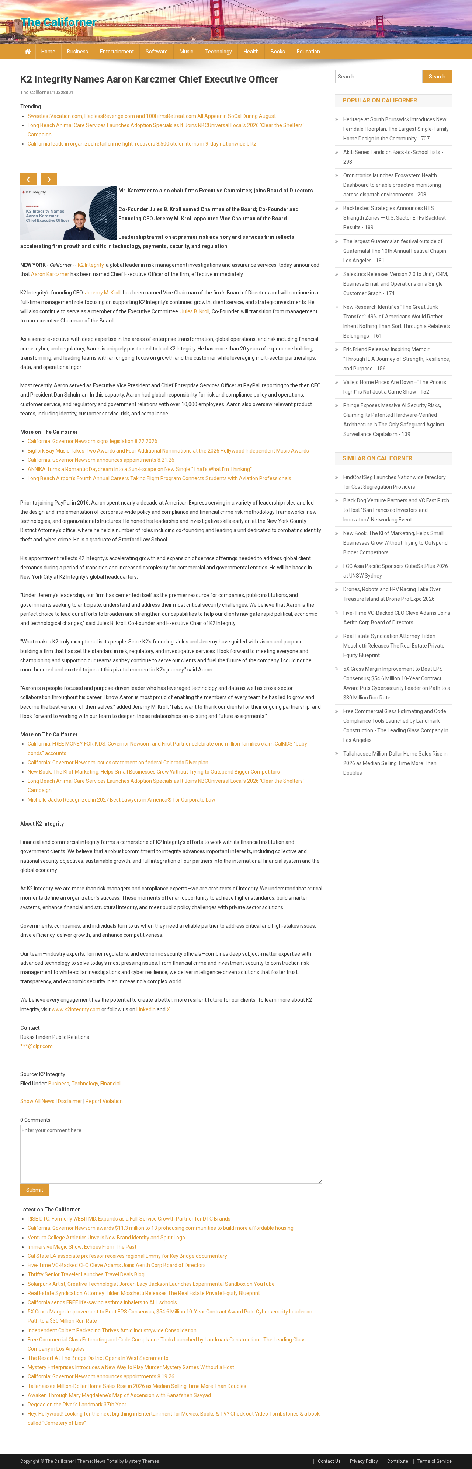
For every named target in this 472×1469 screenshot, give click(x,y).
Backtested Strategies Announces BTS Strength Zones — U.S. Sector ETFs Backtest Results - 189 (394, 217)
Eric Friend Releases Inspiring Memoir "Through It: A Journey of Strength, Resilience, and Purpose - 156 (396, 358)
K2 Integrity (91, 265)
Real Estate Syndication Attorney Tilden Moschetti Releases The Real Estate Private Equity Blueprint (144, 1293)
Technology (218, 52)
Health (251, 52)
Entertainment (117, 52)
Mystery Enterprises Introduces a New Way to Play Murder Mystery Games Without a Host (131, 1367)
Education (308, 52)
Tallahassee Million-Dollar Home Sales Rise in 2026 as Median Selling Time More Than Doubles (137, 1386)
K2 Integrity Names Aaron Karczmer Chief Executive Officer (149, 79)
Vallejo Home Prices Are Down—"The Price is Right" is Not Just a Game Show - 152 (394, 387)
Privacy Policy (364, 1461)
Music (186, 52)
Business (77, 52)
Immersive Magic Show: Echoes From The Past (82, 1247)
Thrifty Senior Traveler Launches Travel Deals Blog (86, 1274)
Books (278, 52)
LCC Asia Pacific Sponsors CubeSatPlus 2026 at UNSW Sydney (395, 571)
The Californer (58, 22)
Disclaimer (70, 1101)
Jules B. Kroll (194, 311)
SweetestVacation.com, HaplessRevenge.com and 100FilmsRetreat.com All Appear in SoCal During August (152, 116)
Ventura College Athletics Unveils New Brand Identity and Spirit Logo (106, 1238)
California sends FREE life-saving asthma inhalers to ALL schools (102, 1302)
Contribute (397, 1461)
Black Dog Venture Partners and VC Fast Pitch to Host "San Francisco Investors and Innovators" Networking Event (396, 510)
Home (48, 52)
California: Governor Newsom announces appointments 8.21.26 (101, 460)
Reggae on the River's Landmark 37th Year (77, 1404)
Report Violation (104, 1101)
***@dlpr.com (36, 1046)
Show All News (37, 1101)
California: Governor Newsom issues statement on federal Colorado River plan (118, 762)
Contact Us (329, 1461)
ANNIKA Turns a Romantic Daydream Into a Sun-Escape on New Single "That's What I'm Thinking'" (140, 469)
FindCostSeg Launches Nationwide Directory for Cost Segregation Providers (394, 482)
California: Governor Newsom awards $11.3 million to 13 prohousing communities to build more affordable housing (161, 1228)
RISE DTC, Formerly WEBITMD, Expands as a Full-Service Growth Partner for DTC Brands (129, 1219)
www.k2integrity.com (76, 1009)
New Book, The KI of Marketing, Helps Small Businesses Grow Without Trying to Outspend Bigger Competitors (154, 772)
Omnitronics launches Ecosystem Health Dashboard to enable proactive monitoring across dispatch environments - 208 (392, 185)
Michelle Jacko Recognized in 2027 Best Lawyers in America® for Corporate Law (121, 800)
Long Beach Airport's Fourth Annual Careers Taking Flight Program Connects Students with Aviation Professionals (159, 478)
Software (157, 52)
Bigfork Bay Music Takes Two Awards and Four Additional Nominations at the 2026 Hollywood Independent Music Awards (168, 451)
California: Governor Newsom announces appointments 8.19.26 (101, 1376)
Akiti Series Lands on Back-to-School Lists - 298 (393, 157)
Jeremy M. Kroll (103, 293)
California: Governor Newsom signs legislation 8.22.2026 (92, 441)
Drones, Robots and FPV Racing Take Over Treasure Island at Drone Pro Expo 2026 (392, 594)
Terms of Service (434, 1461)
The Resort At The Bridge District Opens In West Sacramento (98, 1358)
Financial (110, 1083)
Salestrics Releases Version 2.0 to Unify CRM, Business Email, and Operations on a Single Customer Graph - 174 (395, 283)
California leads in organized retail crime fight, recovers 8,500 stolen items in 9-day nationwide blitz (142, 144)
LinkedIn (146, 1009)
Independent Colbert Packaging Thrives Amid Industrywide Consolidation (112, 1330)
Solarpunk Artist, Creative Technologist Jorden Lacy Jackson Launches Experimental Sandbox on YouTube (151, 1284)
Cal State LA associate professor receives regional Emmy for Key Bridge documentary (127, 1256)
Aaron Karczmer (50, 274)
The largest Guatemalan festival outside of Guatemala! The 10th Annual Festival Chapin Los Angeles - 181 (394, 251)
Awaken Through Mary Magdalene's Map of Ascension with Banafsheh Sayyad (119, 1395)
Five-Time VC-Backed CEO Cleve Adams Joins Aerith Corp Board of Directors (117, 1265)
